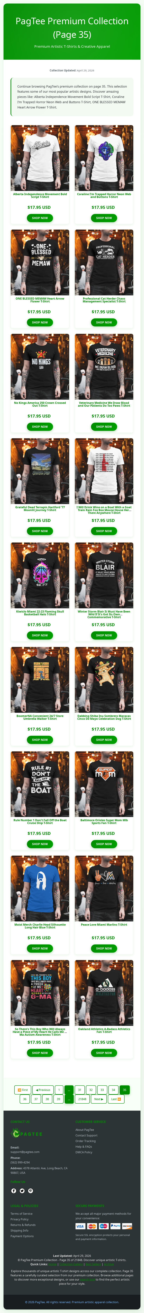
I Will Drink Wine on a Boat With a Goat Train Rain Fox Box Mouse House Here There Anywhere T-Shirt (104, 510)
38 (47, 1099)
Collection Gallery (71, 1264)
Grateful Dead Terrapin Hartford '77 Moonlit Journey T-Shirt (40, 508)
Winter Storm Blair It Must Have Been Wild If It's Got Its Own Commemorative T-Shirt (104, 614)
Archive (109, 1264)
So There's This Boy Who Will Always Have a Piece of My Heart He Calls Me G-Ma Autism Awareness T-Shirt (40, 1032)
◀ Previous (43, 1090)
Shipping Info (19, 1230)
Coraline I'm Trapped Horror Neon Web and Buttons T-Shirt (104, 195)
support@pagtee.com (25, 1152)
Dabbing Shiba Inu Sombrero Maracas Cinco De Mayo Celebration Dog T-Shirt (104, 717)
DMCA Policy (84, 1152)
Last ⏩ (116, 1099)
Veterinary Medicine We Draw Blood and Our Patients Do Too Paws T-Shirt (104, 404)
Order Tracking (86, 1141)
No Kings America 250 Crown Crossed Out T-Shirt (40, 404)
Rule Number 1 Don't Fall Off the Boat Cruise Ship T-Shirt (40, 821)
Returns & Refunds (23, 1225)
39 (58, 1099)
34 (113, 1090)
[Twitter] (22, 1191)
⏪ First (23, 1090)
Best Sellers (93, 1264)
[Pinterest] (30, 1191)
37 (36, 1099)
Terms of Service (21, 1214)
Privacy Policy (19, 1219)
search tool (87, 1279)
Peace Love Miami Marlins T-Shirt (104, 925)
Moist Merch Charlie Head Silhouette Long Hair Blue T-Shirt (40, 926)
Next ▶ (98, 1099)
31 (79, 1090)
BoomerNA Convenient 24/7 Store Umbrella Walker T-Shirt (40, 717)
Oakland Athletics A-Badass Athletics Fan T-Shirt (104, 1030)
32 (91, 1090)
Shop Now (40, 218)
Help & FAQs (84, 1147)
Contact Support (86, 1135)
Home (52, 1264)
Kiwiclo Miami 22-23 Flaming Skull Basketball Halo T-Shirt (40, 613)
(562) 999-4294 (20, 1162)
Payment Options (22, 1236)
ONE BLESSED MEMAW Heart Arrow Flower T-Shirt (40, 300)
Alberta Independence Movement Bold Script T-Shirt (40, 195)
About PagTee (85, 1130)
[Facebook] (14, 1191)
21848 (82, 1099)
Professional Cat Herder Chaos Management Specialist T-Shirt (104, 300)
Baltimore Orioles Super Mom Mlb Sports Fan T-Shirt (104, 821)
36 (24, 1099)
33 (102, 1090)
